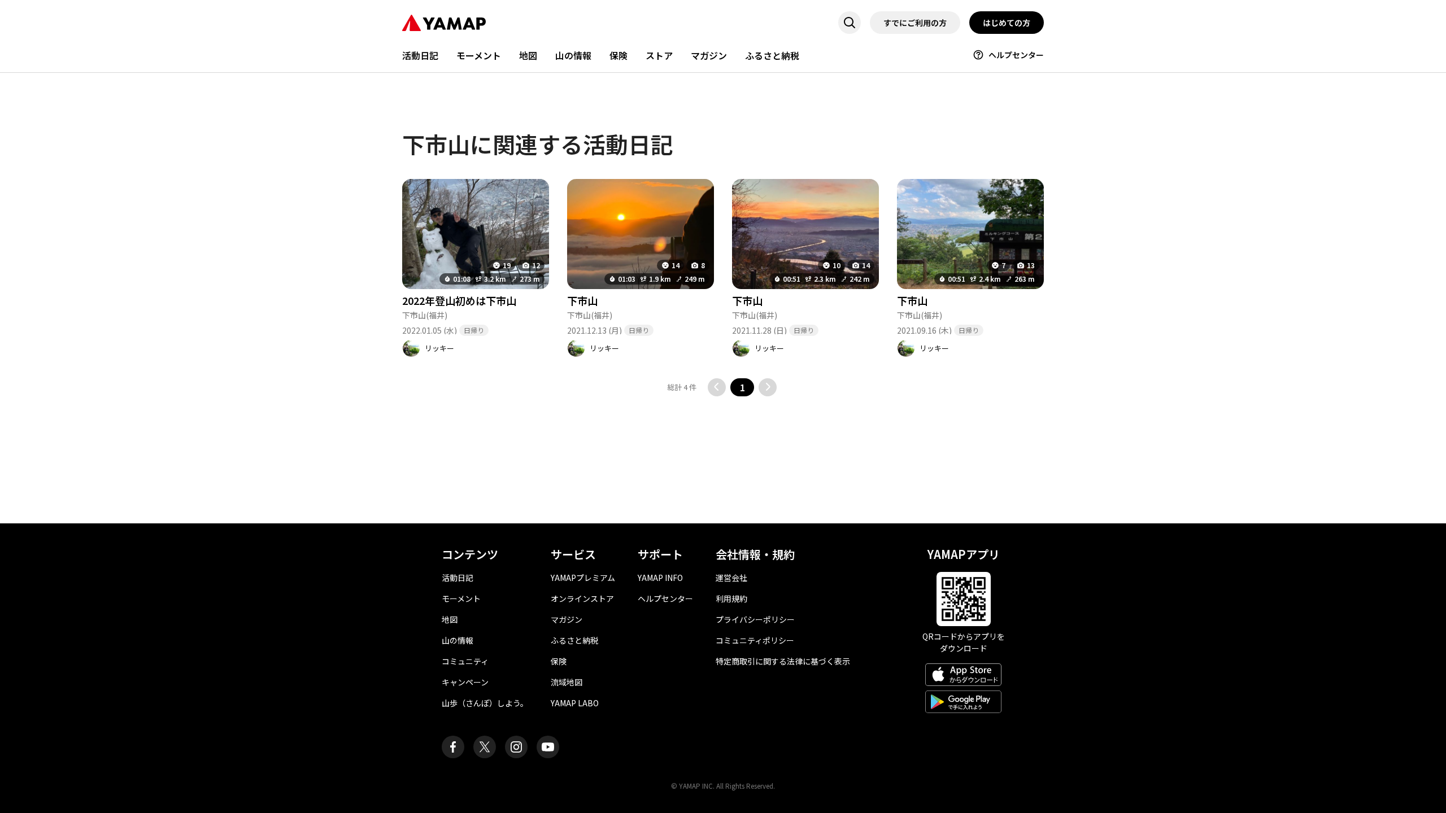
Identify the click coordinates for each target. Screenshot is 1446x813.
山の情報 (573, 55)
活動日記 (420, 55)
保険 (618, 55)
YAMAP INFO (660, 577)
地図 (528, 55)
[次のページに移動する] (768, 387)
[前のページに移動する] (717, 387)
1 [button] (742, 387)
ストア (659, 55)
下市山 (582, 300)
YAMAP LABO (575, 703)
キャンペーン (465, 682)
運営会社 (731, 577)
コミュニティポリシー (755, 640)
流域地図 (566, 682)
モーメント (478, 55)
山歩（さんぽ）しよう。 (485, 703)
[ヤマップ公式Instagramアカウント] (516, 747)
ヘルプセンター (1016, 54)
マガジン (709, 55)
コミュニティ (465, 661)
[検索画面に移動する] (849, 22)
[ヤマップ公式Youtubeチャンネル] (548, 747)
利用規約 (731, 598)
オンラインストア (582, 598)
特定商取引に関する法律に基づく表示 (783, 661)
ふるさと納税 (772, 55)
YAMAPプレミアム (583, 577)
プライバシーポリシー (755, 619)
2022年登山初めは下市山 (459, 300)
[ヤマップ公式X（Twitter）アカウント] (484, 747)
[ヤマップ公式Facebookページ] (453, 747)
